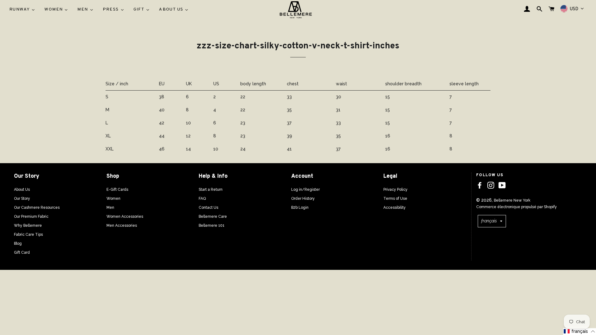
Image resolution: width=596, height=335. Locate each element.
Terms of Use (395, 198)
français (489, 220)
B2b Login (300, 207)
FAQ (202, 198)
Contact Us (208, 207)
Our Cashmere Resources (37, 207)
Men (110, 207)
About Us (22, 189)
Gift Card (22, 252)
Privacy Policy (395, 189)
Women (113, 198)
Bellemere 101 (211, 225)
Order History (303, 198)
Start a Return (211, 189)
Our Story (22, 198)
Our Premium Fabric (31, 216)
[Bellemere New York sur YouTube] (502, 185)
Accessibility (394, 207)
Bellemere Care (213, 216)
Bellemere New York (512, 200)
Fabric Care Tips (28, 234)
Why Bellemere (28, 225)
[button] (579, 331)
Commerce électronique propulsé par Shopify (516, 207)
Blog (18, 243)
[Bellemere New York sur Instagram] (490, 185)
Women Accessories (124, 216)
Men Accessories (121, 225)
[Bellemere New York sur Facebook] (479, 185)
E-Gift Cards (117, 189)
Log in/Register (305, 189)
